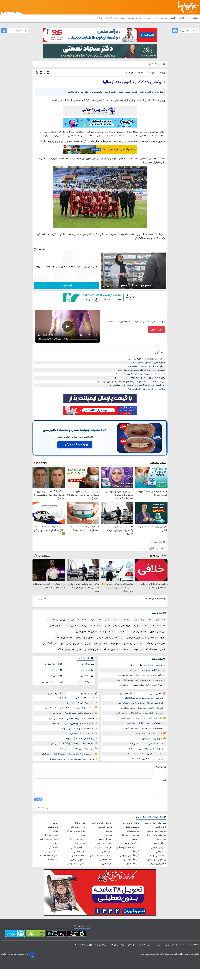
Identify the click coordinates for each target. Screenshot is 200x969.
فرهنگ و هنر (120, 18)
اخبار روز (180, 18)
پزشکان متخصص (159, 843)
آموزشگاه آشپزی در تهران (101, 823)
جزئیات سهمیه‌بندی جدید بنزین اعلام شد (77, 728)
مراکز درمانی (161, 839)
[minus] (41, 72)
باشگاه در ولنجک (107, 631)
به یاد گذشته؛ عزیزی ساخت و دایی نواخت (145, 670)
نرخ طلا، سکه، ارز (51, 664)
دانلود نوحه (115, 643)
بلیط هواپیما (139, 620)
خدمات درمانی (133, 831)
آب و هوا (55, 670)
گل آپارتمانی (123, 631)
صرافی (55, 831)
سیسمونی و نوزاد (51, 835)
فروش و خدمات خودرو (49, 855)
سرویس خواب (79, 843)
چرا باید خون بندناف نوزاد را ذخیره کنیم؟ (148, 362)
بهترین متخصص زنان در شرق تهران (75, 643)
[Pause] (104, 287)
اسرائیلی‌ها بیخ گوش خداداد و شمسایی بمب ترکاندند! (140, 685)
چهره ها (147, 18)
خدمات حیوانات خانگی (129, 835)
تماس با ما (148, 944)
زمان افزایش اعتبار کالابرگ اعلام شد (79, 738)
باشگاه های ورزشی (131, 843)
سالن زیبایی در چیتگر (156, 643)
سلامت (131, 18)
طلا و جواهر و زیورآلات (76, 831)
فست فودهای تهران (104, 843)
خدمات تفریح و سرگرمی (48, 839)
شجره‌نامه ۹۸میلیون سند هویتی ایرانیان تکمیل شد (142, 708)
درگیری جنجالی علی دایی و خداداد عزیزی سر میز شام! (140, 675)
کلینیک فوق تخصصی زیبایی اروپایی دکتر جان (146, 637)
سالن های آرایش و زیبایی (155, 823)
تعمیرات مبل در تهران (76, 839)
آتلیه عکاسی (107, 863)
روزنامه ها (86, 664)
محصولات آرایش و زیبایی (155, 835)
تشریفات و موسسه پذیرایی (101, 855)
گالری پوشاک (79, 823)
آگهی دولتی (103, 944)
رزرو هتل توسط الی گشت (77, 625)
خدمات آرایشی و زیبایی (156, 831)
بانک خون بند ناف (111, 649)
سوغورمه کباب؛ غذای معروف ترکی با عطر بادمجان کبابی (71, 718)
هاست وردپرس (100, 643)
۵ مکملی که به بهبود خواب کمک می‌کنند (146, 743)
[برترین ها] (187, 7)
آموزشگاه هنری (132, 863)
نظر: (164, 780)
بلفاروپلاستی (125, 620)
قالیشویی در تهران (77, 859)
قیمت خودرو (85, 670)
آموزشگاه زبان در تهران (129, 855)
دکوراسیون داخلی (78, 847)
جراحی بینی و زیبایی (157, 863)
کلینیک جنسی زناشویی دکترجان (110, 637)
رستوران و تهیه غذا (104, 839)
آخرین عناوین (155, 693)
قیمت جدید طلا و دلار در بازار (82, 733)
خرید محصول (156, 329)
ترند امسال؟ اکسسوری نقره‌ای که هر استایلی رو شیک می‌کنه (140, 374)
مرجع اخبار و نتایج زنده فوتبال (117, 625)
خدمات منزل (53, 851)
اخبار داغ (124, 693)
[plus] (48, 72)
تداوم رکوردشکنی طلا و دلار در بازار (80, 703)
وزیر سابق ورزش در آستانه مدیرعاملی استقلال (144, 698)
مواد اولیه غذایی (55, 625)
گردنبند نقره (83, 620)
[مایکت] (15, 934)
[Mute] (108, 287)
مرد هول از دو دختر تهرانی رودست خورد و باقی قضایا (72, 759)
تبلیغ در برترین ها (117, 944)
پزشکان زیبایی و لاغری (156, 859)
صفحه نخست (192, 18)
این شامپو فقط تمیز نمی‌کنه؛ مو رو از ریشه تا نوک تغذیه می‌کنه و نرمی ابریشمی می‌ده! (129, 381)
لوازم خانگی (53, 847)
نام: (164, 773)
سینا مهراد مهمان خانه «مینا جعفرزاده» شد (75, 748)
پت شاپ (135, 839)
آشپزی (139, 18)
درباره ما (159, 944)
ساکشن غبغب (110, 620)
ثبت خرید (67, 285)
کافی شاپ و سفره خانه (103, 847)
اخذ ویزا (55, 823)
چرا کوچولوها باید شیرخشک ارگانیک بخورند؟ (146, 389)
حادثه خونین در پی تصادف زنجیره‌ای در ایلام (144, 753)
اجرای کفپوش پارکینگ (155, 649)
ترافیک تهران (84, 676)
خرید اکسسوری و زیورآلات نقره (61, 620)
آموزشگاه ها (134, 851)
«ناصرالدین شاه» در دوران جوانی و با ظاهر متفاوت (141, 718)
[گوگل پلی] (56, 934)
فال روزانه (55, 676)
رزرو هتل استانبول (157, 631)
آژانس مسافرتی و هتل (76, 863)
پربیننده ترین (86, 693)
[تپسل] (35, 249)
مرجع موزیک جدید (142, 625)
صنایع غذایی (107, 851)
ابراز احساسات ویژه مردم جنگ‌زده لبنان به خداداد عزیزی (139, 680)
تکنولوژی (109, 18)
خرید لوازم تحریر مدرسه (132, 649)
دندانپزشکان (161, 851)
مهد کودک (108, 835)
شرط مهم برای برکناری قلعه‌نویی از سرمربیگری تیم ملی (140, 703)
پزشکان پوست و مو (131, 823)
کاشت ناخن (161, 827)
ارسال (38, 799)
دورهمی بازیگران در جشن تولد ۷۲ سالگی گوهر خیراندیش (69, 708)
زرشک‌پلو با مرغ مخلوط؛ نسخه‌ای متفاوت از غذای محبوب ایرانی (67, 754)
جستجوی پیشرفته (89, 944)
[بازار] (35, 934)
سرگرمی (99, 18)
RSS (77, 944)
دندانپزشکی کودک (158, 855)
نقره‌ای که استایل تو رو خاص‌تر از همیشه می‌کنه (145, 366)
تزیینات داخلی (79, 851)
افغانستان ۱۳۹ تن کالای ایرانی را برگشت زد (76, 698)
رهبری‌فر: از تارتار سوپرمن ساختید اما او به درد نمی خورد (139, 713)
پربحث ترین (53, 693)
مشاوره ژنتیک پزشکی (84, 637)
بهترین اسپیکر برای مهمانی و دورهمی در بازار (146, 358)
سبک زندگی (158, 18)
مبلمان (82, 835)
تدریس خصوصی (105, 827)
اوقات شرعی (84, 682)
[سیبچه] (76, 934)
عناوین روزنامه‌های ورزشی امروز (149, 733)
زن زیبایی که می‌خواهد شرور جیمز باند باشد (145, 748)
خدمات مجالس (106, 859)
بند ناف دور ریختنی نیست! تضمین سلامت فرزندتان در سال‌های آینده (136, 385)
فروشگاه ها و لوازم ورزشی (128, 847)
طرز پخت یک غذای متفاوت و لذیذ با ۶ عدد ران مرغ (71, 743)
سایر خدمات (53, 859)
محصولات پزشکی (132, 827)
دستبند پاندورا (159, 625)
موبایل (55, 843)
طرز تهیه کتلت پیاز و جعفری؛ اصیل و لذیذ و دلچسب (72, 723)
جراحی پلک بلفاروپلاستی (86, 631)
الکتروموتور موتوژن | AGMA (69, 649)
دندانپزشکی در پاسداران (133, 643)
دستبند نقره (96, 620)
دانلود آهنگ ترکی (49, 643)
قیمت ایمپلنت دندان (156, 620)
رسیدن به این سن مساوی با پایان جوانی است (144, 728)
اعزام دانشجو (53, 827)
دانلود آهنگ (96, 625)
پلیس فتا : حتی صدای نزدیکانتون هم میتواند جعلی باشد (141, 370)
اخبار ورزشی (170, 18)
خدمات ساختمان (78, 855)
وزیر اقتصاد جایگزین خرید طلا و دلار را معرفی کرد (73, 713)
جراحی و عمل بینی (92, 649)
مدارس (109, 831)
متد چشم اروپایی (139, 631)
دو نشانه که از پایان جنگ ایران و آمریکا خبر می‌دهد (141, 723)
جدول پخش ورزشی (50, 682)
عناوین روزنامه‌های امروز (152, 738)
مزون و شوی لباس (77, 827)
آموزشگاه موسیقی (131, 859)
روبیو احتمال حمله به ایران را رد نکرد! (147, 758)
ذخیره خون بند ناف (64, 637)
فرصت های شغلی (134, 944)
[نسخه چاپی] (37, 72)
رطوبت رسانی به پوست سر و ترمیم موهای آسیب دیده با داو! (140, 377)
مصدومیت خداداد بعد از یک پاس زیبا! (146, 665)
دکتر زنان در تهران (158, 847)
